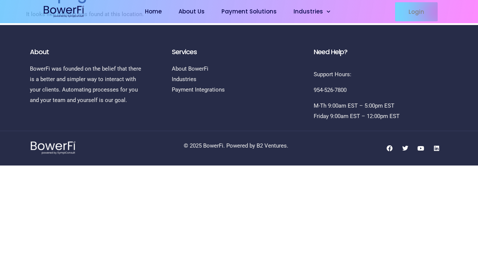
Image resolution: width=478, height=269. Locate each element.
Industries (308, 11)
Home (153, 11)
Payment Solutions (249, 11)
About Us (192, 11)
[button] (416, 11)
